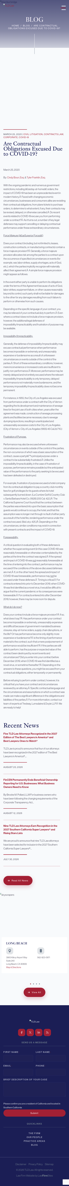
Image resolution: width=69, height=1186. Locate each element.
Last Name (43, 1052)
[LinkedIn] (38, 1032)
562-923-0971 (43, 957)
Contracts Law (53, 134)
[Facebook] (21, 1032)
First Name (11, 1052)
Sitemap (49, 1164)
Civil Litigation (33, 134)
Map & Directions (13, 967)
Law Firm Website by (27, 1175)
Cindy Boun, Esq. (16, 177)
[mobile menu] (62, 7)
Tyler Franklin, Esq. (36, 177)
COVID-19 (24, 137)
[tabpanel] (34, 934)
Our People (34, 1137)
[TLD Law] (8, 5)
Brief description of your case (25, 1079)
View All (36, 992)
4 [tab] (39, 983)
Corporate (10, 137)
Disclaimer (20, 1164)
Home (15, 25)
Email (7, 1065)
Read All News (20, 880)
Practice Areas (34, 1141)
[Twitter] (30, 1032)
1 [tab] (30, 983)
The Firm (34, 1133)
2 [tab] (33, 983)
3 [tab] (36, 983)
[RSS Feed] (47, 1032)
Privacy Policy (36, 1164)
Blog (26, 25)
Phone (41, 1065)
